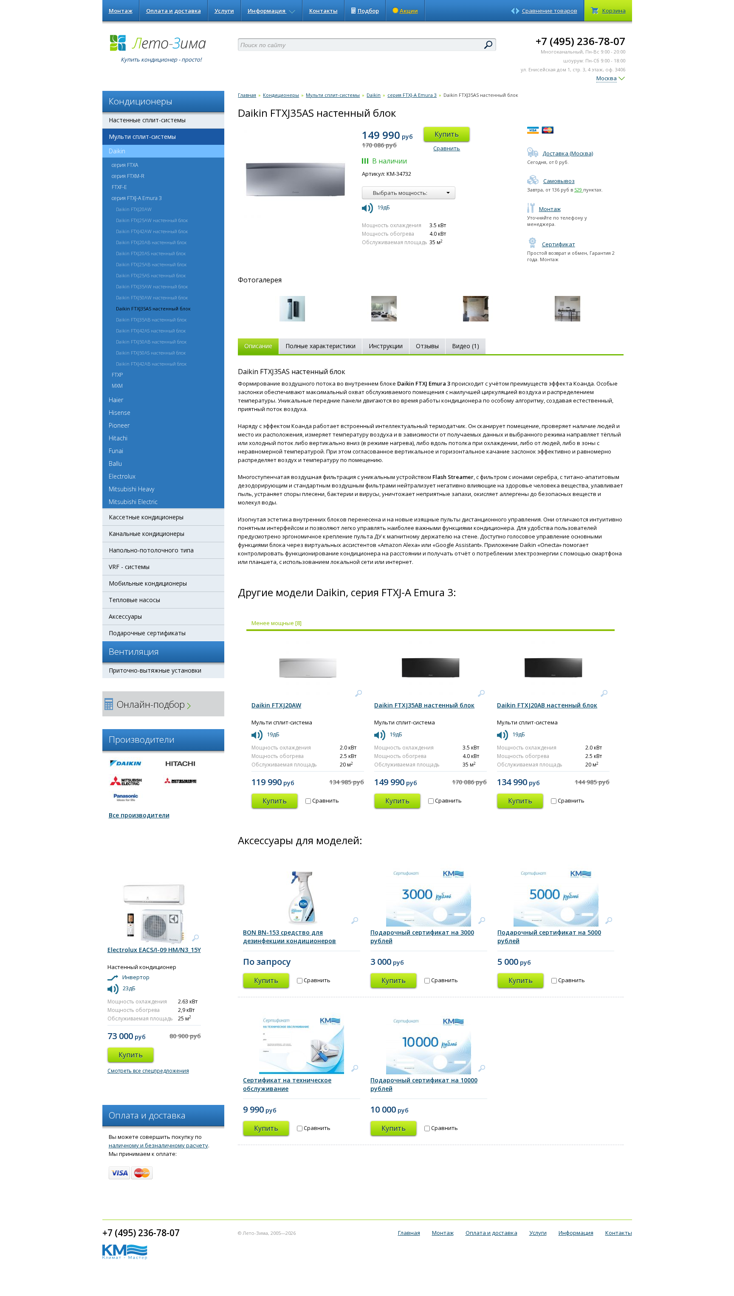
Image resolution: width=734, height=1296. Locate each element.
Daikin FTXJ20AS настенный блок (151, 253)
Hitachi (118, 438)
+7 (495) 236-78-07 (580, 41)
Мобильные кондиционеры (148, 583)
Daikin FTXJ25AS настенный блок (151, 275)
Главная (247, 95)
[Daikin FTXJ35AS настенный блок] (292, 308)
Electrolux (122, 476)
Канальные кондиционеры (146, 534)
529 (578, 189)
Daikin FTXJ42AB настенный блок (151, 364)
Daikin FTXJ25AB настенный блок (151, 264)
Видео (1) (465, 346)
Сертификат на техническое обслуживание (287, 1084)
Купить (447, 134)
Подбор (368, 10)
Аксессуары (125, 616)
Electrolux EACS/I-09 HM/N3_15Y (154, 950)
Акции (409, 10)
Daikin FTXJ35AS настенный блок (153, 308)
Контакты (323, 10)
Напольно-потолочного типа (151, 550)
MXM (117, 385)
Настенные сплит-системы (147, 120)
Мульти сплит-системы (142, 136)
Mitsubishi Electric (133, 502)
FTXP (117, 374)
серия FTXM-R (128, 176)
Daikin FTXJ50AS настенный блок (151, 352)
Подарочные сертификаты (147, 633)
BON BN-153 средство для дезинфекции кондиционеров (289, 936)
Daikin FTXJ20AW (134, 209)
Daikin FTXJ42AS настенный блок (151, 330)
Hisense (119, 413)
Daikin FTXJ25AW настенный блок (152, 220)
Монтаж (121, 10)
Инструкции (386, 346)
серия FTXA (125, 165)
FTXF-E (119, 187)
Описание (258, 346)
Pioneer (119, 425)
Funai (116, 451)
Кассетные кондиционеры (146, 517)
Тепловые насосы (134, 600)
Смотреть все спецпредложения (148, 1070)
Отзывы (427, 346)
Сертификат (558, 244)
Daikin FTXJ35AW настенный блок (152, 286)
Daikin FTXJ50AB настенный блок (151, 341)
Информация (267, 10)
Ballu (115, 463)
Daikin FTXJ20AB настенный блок (151, 242)
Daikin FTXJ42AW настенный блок (152, 231)
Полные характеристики (320, 346)
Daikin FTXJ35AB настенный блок (151, 319)
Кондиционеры (281, 95)
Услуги (224, 10)
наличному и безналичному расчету (158, 1145)
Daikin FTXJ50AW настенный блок (152, 297)
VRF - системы (129, 567)
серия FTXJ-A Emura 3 (137, 198)
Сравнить (446, 148)
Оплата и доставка (173, 10)
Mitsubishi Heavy (131, 489)
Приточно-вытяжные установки (155, 670)
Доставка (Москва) (567, 153)
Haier (116, 400)
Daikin (117, 151)
